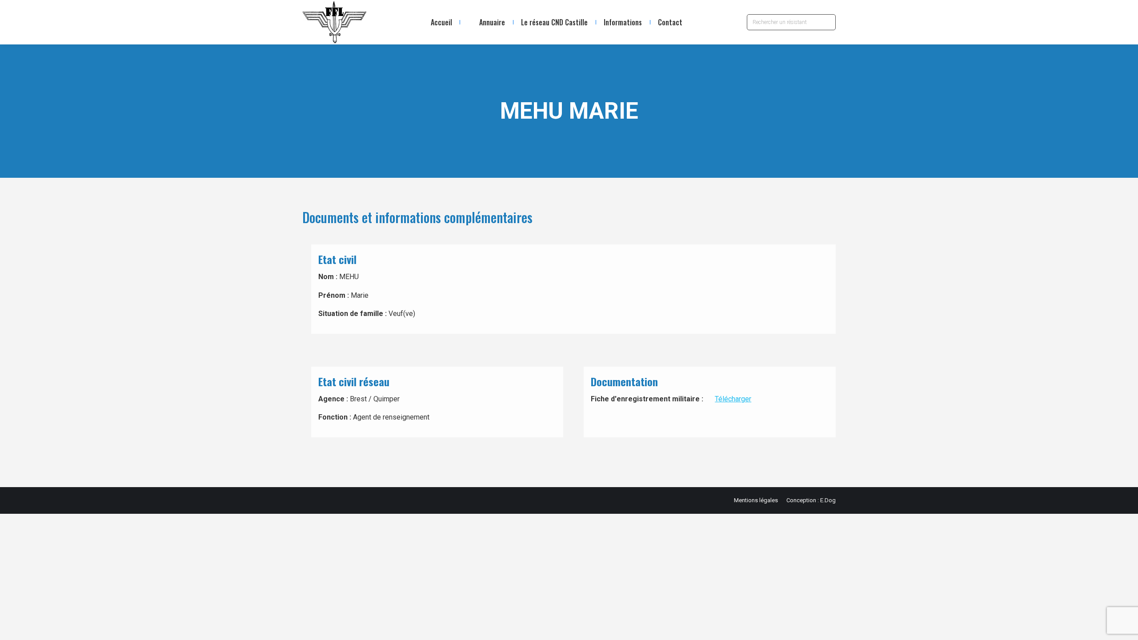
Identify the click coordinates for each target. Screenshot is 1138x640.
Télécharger (733, 399)
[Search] (826, 22)
